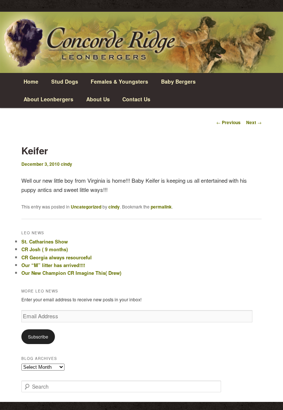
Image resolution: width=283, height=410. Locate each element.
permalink (161, 206)
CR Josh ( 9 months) (44, 249)
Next (254, 122)
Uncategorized (86, 206)
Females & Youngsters (119, 81)
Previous (228, 122)
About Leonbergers (48, 99)
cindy (66, 164)
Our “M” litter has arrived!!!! (53, 265)
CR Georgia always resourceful (56, 257)
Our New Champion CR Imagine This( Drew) (71, 272)
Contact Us (136, 99)
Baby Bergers (178, 81)
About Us (98, 99)
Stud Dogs (64, 81)
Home (31, 81)
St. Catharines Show (44, 241)
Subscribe (38, 336)
